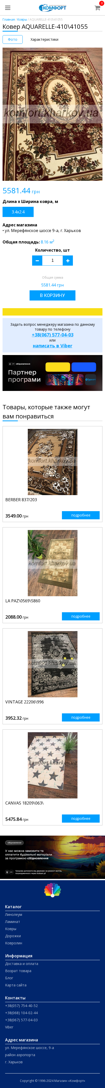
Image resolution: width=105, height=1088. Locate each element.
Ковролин (13, 943)
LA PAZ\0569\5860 (22, 601)
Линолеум (13, 914)
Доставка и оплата (21, 963)
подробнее (80, 515)
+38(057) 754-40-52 (21, 1005)
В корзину (52, 295)
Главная (9, 19)
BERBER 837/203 (21, 499)
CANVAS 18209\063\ (24, 803)
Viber (9, 1027)
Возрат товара (18, 970)
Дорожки (13, 935)
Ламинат (12, 921)
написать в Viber (52, 346)
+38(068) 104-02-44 (21, 1012)
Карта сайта (16, 985)
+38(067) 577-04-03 (52, 335)
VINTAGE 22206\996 (24, 702)
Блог (9, 977)
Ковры (22, 19)
